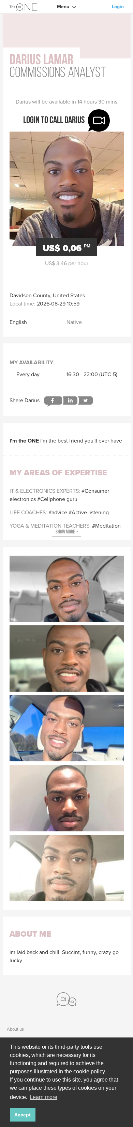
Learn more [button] (43, 1097)
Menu (63, 6)
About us (15, 1029)
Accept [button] (22, 1114)
